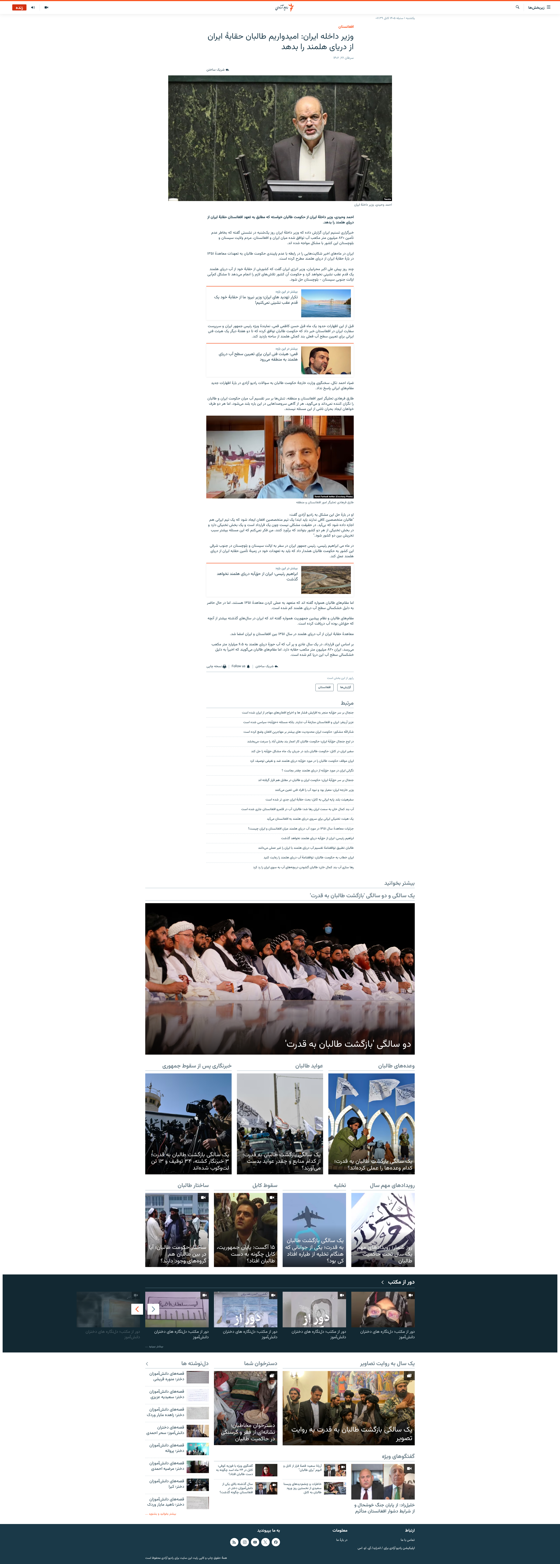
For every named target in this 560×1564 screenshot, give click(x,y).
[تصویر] (46, 7)
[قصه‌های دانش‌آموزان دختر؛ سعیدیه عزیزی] (198, 1395)
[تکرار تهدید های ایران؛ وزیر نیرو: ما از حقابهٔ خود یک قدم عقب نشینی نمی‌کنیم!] (326, 303)
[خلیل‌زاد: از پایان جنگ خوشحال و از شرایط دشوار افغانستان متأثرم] (383, 1482)
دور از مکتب (401, 1282)
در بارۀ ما (341, 1540)
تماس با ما (408, 1540)
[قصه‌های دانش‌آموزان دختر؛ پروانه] (198, 1449)
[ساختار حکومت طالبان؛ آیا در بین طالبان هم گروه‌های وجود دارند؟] (177, 1230)
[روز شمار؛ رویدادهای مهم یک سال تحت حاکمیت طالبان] (383, 1230)
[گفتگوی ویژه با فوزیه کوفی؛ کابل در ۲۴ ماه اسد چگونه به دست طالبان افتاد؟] (266, 1470)
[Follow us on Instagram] (244, 1542)
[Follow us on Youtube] (255, 1542)
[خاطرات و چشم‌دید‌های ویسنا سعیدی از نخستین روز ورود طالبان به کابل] (335, 1488)
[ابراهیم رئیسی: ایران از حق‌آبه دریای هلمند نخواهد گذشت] (326, 580)
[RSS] (234, 1542)
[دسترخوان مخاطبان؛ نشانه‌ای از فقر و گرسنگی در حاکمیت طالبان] (245, 1408)
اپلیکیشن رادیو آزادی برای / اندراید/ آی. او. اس (386, 1548)
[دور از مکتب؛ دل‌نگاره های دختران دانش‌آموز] (383, 1309)
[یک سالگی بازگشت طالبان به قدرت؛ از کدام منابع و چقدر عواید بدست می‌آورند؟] (280, 1123)
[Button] (217, 70)
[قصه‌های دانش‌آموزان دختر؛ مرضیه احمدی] (198, 1467)
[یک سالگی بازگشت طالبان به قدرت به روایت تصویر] (349, 1408)
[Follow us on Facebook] (276, 1542)
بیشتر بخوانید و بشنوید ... (160, 1514)
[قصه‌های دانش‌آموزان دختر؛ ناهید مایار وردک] (198, 1503)
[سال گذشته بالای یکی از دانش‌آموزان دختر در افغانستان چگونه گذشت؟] (266, 1488)
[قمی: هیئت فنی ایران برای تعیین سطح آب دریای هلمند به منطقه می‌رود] (326, 360)
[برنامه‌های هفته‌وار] (33, 7)
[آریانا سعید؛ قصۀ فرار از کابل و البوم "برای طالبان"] (335, 1470)
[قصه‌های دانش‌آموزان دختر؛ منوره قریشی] (198, 1377)
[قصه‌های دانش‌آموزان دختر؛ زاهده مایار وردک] (198, 1413)
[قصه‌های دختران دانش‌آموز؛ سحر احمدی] (198, 1431)
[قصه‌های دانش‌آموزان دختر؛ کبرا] (198, 1485)
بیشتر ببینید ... (154, 1346)
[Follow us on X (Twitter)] (265, 1542)
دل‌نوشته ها (195, 1364)
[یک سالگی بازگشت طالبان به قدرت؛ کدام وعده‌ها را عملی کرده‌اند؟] (371, 1123)
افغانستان (346, 27)
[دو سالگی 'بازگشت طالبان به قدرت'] (280, 979)
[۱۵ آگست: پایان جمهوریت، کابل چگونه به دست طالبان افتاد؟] (245, 1230)
